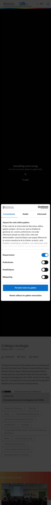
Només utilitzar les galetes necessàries (25, 295)
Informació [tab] (41, 214)
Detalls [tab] (25, 214)
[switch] (45, 262)
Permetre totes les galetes (25, 288)
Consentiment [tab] (9, 214)
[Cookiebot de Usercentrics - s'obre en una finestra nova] (38, 207)
